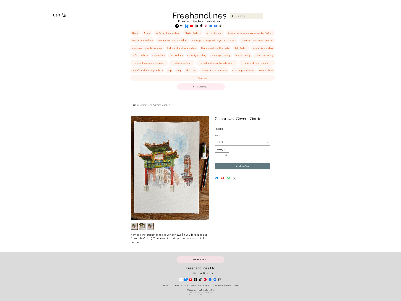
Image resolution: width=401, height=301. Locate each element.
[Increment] (227, 155)
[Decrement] (217, 155)
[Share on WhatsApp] (228, 178)
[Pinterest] (206, 26)
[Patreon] (177, 26)
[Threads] (196, 26)
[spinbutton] (222, 155)
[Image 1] (182, 26)
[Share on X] (234, 178)
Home (134, 104)
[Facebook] (211, 26)
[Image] (186, 26)
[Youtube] (191, 26)
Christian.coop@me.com (206, 295)
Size (217, 135)
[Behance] (216, 26)
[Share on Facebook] (217, 178)
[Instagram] (220, 26)
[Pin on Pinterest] (222, 178)
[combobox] (242, 142)
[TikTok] (201, 26)
